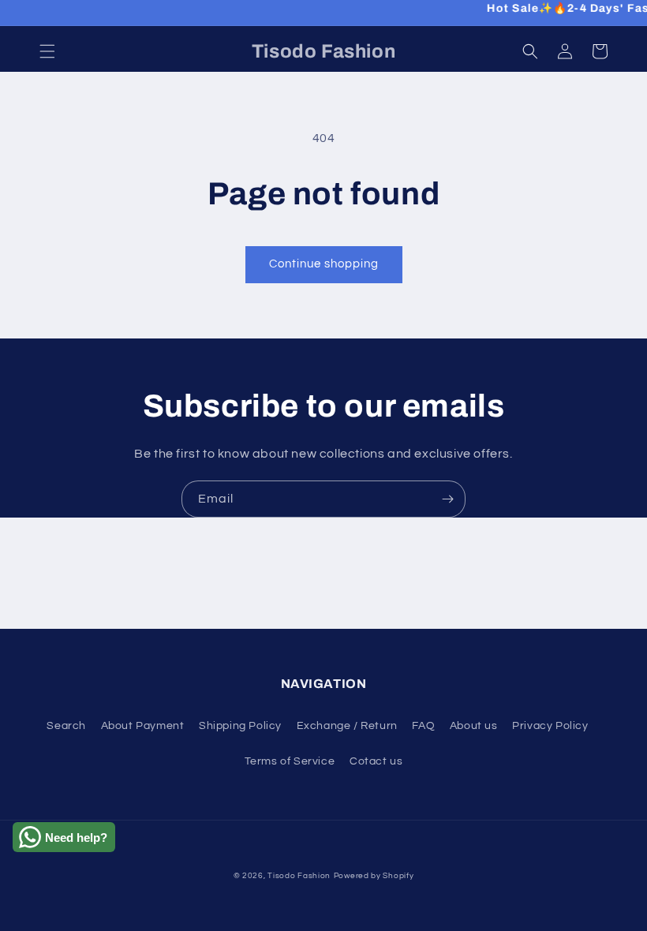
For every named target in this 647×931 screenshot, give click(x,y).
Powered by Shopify (374, 876)
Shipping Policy (240, 725)
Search (66, 725)
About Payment (143, 725)
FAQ (423, 725)
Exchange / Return (347, 725)
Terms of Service (290, 761)
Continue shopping (324, 264)
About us (474, 725)
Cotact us (376, 761)
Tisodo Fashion (299, 876)
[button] (47, 51)
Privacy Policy (550, 725)
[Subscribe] (447, 499)
